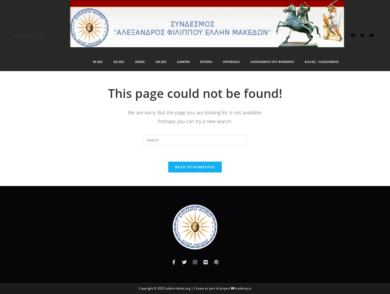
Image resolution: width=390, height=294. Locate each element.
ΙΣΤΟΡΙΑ (206, 62)
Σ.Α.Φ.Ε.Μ (28, 35)
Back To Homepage (195, 167)
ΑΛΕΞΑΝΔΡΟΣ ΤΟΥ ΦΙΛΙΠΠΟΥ (272, 62)
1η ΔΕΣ (98, 62)
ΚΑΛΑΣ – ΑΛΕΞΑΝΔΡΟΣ (322, 62)
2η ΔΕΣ (118, 62)
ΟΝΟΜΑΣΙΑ (231, 62)
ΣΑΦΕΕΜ (183, 62)
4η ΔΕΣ (160, 62)
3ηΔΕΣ (140, 62)
